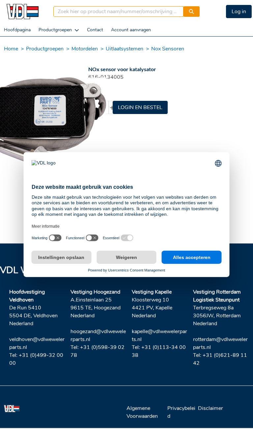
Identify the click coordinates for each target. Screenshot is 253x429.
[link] (17, 29)
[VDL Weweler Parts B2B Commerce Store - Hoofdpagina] (22, 11)
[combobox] (116, 11)
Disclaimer (210, 408)
